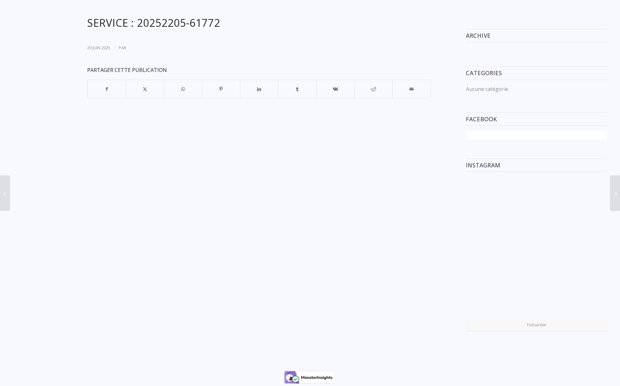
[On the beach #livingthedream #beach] (536, 248)
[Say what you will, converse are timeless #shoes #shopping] (536, 296)
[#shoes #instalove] (489, 296)
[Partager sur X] (145, 89)
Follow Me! (536, 325)
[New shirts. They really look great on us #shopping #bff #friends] (489, 200)
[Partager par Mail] (411, 89)
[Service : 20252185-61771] (5, 193)
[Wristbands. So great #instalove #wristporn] (584, 248)
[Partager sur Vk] (335, 89)
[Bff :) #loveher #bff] (489, 248)
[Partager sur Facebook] (107, 89)
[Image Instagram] (584, 200)
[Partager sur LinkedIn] (259, 89)
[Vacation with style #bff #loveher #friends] (536, 200)
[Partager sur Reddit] (373, 89)
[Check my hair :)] (584, 296)
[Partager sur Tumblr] (297, 89)
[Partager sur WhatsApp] (183, 89)
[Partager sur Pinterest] (221, 89)
